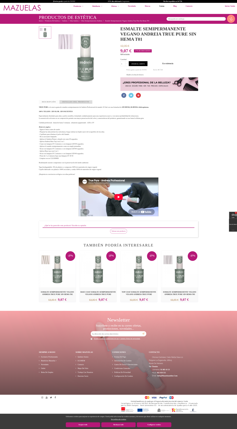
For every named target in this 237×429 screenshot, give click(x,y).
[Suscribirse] (143, 333)
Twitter (51, 397)
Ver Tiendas (153, 366)
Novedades (44, 364)
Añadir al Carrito (60, 263)
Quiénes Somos (82, 357)
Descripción (49, 102)
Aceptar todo (82, 425)
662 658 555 (161, 373)
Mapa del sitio (82, 368)
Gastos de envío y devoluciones (125, 364)
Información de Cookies (122, 361)
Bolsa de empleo (46, 372)
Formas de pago (120, 357)
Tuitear (131, 95)
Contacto (80, 364)
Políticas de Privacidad (122, 372)
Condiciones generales (122, 368)
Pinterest (138, 95)
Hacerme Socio (82, 376)
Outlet (42, 368)
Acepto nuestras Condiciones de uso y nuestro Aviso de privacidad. (117, 339)
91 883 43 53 (165, 370)
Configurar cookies (154, 425)
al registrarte (118, 1)
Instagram (42, 397)
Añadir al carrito (138, 64)
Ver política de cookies (118, 419)
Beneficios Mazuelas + (48, 361)
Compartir (123, 95)
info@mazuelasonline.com (167, 376)
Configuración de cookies (123, 376)
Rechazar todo (118, 425)
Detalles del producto (75, 102)
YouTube (47, 397)
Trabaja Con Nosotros (85, 372)
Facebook (55, 397)
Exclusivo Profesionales (49, 357)
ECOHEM (81, 361)
